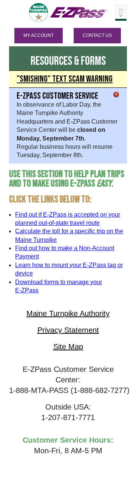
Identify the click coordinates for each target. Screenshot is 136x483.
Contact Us (97, 35)
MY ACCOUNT (38, 35)
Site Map (68, 346)
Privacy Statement (68, 330)
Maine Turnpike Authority (68, 313)
